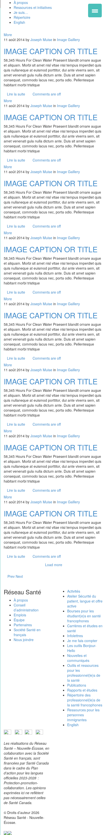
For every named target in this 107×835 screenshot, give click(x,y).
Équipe (19, 619)
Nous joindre (24, 639)
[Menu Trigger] (95, 10)
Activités (73, 591)
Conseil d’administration (26, 607)
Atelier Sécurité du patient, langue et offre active (85, 601)
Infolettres (75, 635)
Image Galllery (68, 39)
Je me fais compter (82, 640)
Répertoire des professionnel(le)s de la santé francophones (84, 700)
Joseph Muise (41, 39)
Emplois (20, 614)
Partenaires (23, 624)
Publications (76, 685)
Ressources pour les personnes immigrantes (83, 714)
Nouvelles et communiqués (78, 658)
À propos (21, 600)
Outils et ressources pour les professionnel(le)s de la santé (83, 673)
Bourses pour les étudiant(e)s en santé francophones (84, 615)
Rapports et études (82, 690)
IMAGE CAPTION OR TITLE (51, 51)
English (73, 724)
